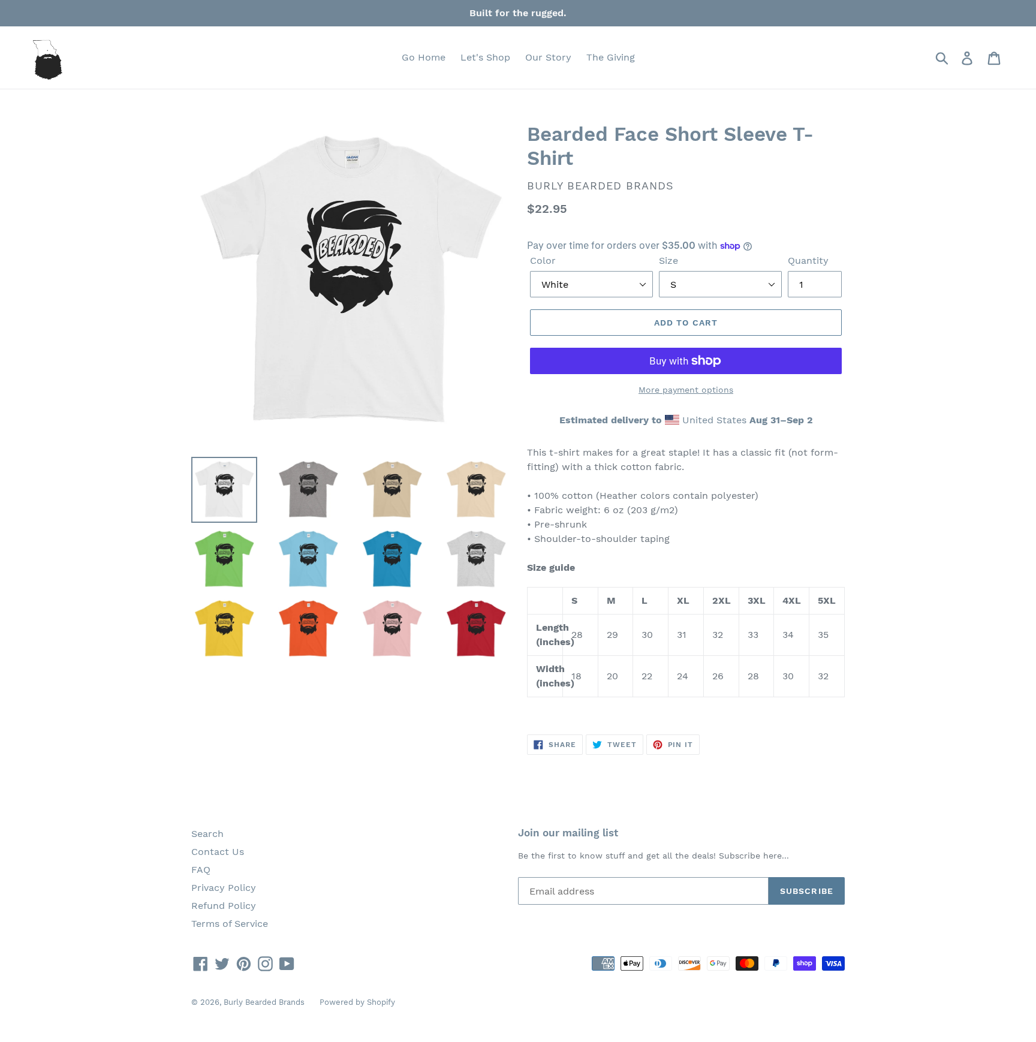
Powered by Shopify (357, 1002)
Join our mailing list (568, 833)
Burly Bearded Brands (264, 1002)
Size (668, 260)
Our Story (548, 57)
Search (207, 833)
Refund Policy (223, 905)
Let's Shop (485, 57)
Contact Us (217, 851)
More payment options (686, 389)
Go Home (423, 57)
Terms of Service (229, 923)
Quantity (808, 260)
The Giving (610, 57)
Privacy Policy (223, 887)
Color (543, 260)
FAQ (200, 869)
